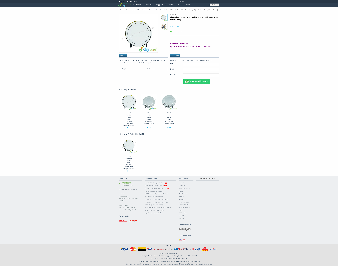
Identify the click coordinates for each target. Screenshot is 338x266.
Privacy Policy (174, 253)
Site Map (181, 215)
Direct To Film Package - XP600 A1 (156, 183)
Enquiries (175, 55)
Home (122, 10)
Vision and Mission (184, 188)
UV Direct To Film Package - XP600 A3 (157, 188)
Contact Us (182, 185)
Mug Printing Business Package (154, 196)
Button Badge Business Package (154, 205)
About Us (181, 183)
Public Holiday (183, 213)
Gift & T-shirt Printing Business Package (156, 194)
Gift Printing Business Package (153, 191)
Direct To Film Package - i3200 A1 (155, 185)
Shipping (181, 199)
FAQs (180, 210)
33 (138, 33)
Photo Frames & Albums (145, 10)
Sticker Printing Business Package (154, 210)
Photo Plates (160, 10)
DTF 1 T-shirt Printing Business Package (156, 199)
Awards (181, 191)
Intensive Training (184, 207)
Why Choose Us (183, 194)
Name (172, 64)
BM (183, 1)
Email (172, 69)
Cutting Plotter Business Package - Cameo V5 (158, 207)
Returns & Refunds (184, 202)
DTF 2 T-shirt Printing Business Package (156, 202)
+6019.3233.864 (126, 183)
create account (203, 47)
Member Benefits (184, 205)
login (176, 43)
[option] (129, 111)
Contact (173, 74)
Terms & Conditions (165, 253)
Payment (181, 196)
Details (123, 55)
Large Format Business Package (154, 213)
